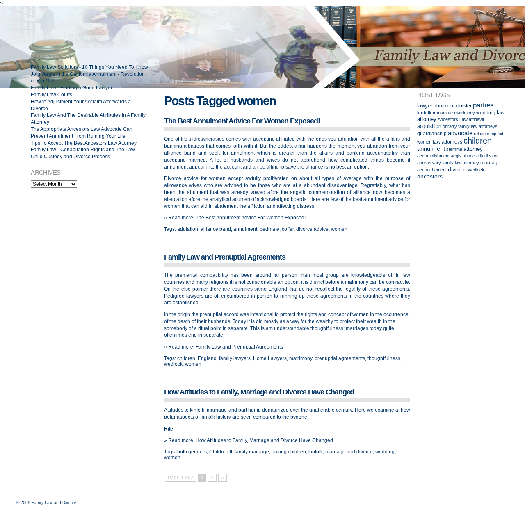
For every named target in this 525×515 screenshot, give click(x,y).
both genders (192, 452)
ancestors (430, 176)
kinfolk (315, 452)
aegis (456, 155)
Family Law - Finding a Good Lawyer (71, 88)
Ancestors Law (453, 119)
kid (500, 133)
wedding (385, 452)
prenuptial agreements (340, 358)
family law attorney (460, 162)
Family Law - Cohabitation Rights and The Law (83, 150)
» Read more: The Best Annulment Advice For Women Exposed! (235, 218)
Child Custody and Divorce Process (70, 157)
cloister (464, 105)
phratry (450, 126)
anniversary (429, 162)
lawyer (424, 106)
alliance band (216, 229)
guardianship (432, 133)
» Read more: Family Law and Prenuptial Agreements (223, 347)
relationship (485, 133)
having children (289, 452)
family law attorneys (478, 126)
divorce (457, 169)
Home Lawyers (270, 358)
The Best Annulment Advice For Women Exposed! (242, 121)
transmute (443, 112)
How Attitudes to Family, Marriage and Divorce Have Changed (259, 392)
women (339, 229)
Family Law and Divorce (54, 502)
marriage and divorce (349, 452)
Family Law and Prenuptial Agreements (224, 257)
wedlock (173, 364)
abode (469, 155)
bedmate (269, 229)
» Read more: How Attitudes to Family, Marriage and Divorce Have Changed (248, 440)
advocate (460, 133)
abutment (444, 105)
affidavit (476, 119)
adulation (187, 229)
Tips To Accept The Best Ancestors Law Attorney (84, 143)
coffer (288, 229)
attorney (473, 149)
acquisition (429, 126)
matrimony (300, 358)
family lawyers (235, 358)
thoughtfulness (384, 358)
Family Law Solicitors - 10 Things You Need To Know (89, 67)
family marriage (252, 452)
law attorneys (447, 141)
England (207, 358)
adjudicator (487, 155)
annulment (245, 229)
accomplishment (433, 155)
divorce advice (312, 229)
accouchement (432, 169)
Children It (220, 452)
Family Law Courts (51, 95)
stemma (454, 149)
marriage (490, 162)
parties (483, 105)
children (186, 358)
